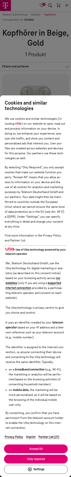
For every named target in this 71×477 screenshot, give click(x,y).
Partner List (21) (48, 437)
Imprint (31, 437)
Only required (36, 459)
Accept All (36, 449)
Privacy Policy (14, 437)
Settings (38, 469)
